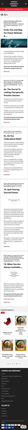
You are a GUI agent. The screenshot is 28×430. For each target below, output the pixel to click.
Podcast (3, 408)
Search (3, 374)
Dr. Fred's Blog (5, 393)
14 (16, 363)
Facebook (3, 413)
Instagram (4, 411)
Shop (2, 386)
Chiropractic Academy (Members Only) (11, 376)
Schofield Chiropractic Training (14, 4)
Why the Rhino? (5, 381)
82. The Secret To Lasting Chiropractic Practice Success (13, 92)
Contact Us (4, 416)
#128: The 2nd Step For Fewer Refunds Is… (13, 32)
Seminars (3, 383)
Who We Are (4, 378)
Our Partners (4, 391)
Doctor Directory (5, 388)
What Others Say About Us (8, 396)
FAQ (2, 398)
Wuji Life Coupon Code (7, 401)
